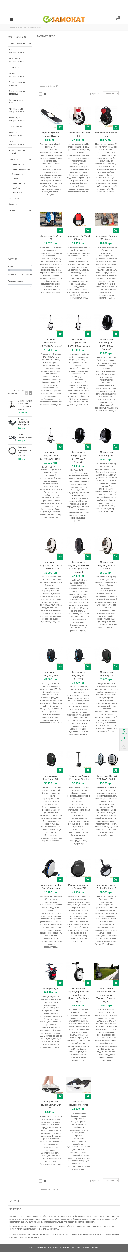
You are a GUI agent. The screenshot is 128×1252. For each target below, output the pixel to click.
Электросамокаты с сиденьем (17, 83)
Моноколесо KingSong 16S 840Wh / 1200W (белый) (51, 565)
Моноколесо (17, 193)
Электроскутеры (16, 127)
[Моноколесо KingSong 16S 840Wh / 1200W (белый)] (51, 546)
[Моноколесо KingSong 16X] (51, 655)
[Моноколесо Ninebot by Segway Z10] (78, 868)
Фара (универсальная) (25, 435)
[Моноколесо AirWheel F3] (78, 116)
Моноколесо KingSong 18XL (51, 777)
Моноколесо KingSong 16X (51, 674)
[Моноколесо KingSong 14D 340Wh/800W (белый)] (51, 323)
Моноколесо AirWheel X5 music (79, 237)
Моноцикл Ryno (51, 988)
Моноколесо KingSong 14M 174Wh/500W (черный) (78, 457)
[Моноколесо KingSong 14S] (106, 436)
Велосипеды (17, 174)
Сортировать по (95, 94)
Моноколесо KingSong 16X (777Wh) (79, 675)
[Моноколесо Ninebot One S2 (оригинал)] (51, 868)
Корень (12, 210)
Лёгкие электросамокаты (16, 74)
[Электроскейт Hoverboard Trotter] (78, 1085)
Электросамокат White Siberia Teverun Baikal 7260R (25, 405)
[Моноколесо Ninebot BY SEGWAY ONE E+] (106, 759)
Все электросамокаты (16, 50)
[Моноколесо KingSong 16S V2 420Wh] (106, 546)
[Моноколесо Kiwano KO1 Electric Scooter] (78, 759)
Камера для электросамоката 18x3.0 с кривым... (25, 451)
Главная (11, 27)
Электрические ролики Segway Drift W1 (51, 1104)
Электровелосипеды (21, 169)
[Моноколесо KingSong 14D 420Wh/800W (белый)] (78, 323)
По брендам (14, 67)
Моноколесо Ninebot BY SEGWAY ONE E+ (106, 777)
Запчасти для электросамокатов (17, 119)
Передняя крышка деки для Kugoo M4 (24, 422)
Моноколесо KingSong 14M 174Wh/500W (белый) (51, 455)
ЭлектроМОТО (18, 183)
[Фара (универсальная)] (12, 438)
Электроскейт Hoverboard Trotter (78, 1103)
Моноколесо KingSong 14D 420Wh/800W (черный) (106, 344)
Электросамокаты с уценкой (17, 151)
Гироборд (16, 188)
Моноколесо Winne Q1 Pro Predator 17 (106, 886)
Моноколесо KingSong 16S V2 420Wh (106, 565)
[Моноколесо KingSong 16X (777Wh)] (78, 655)
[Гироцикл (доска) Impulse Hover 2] (51, 116)
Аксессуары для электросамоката (16, 110)
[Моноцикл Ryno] (51, 972)
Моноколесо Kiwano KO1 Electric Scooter (78, 777)
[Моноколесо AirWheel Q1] (106, 116)
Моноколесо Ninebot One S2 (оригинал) (50, 886)
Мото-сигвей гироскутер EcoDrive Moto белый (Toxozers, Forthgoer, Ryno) (78, 995)
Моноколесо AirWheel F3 (79, 134)
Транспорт (22, 27)
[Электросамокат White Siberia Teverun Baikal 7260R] (12, 404)
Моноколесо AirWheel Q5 (51, 237)
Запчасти (13, 204)
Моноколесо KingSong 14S (106, 454)
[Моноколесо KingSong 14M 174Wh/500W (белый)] (51, 436)
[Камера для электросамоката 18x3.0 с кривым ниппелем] (12, 451)
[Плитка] (40, 94)
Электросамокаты (17, 43)
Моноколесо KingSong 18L (106, 674)
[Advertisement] (64, 7)
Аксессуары (14, 198)
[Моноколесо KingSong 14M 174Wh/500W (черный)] (78, 436)
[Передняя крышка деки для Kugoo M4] (12, 423)
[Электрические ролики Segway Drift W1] (51, 1085)
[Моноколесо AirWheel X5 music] (78, 219)
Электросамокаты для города (17, 92)
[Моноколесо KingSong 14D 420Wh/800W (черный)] (106, 323)
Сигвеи (15, 179)
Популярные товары (16, 392)
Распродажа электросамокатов (17, 59)
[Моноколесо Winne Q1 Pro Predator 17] (106, 868)
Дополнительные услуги (16, 101)
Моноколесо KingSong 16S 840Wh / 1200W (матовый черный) (78, 567)
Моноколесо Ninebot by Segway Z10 (78, 886)
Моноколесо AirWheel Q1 (106, 134)
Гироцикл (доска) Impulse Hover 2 (51, 134)
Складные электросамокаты (16, 143)
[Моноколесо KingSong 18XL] (51, 759)
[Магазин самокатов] (64, 19)
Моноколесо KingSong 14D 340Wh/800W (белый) (51, 342)
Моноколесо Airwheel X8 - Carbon (106, 237)
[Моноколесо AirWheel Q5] (51, 219)
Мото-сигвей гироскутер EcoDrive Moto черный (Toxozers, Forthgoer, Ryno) (106, 995)
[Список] (45, 94)
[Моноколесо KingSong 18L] (106, 655)
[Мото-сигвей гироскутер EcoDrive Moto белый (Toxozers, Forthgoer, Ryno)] (78, 972)
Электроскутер (18, 165)
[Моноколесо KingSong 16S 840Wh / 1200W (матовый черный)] (78, 546)
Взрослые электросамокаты (16, 134)
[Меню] (11, 19)
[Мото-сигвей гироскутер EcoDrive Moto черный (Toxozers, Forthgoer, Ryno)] (106, 972)
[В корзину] (60, 127)
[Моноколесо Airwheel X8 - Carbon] (106, 219)
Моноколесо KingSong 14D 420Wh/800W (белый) (79, 342)
